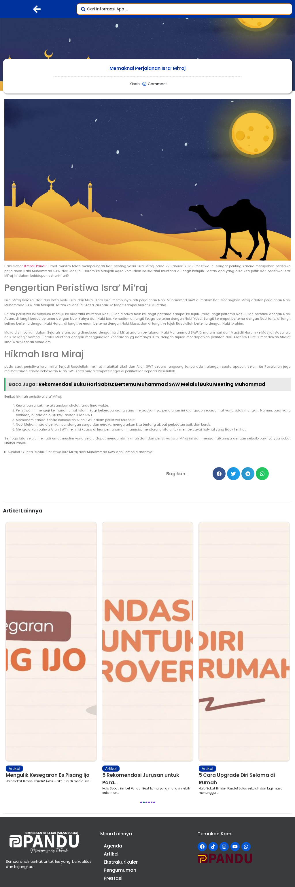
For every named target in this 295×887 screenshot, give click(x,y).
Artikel (14, 768)
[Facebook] (202, 846)
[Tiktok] (213, 846)
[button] (219, 473)
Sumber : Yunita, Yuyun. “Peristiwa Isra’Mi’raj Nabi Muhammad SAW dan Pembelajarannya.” (81, 452)
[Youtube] (235, 846)
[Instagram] (224, 846)
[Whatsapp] (246, 846)
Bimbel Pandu (35, 266)
